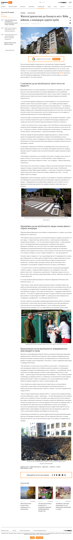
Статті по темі (25, 483)
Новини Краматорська (35, 466)
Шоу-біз (62, 6)
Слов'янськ (52, 466)
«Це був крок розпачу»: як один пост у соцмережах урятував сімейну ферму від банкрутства (45, 507)
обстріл (58, 466)
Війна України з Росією (26, 468)
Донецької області (37, 354)
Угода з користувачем (25, 530)
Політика (22, 6)
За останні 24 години (7, 12)
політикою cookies (44, 534)
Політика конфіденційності (39, 530)
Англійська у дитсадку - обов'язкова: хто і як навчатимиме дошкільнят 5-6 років (63, 506)
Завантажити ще (9, 50)
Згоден (32, 537)
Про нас (14, 530)
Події (49, 6)
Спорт (55, 6)
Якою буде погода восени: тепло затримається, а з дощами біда (26, 506)
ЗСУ (50, 149)
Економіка (31, 6)
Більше (70, 6)
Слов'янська (29, 75)
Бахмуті (32, 64)
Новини (3, 6)
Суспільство (41, 6)
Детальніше (39, 537)
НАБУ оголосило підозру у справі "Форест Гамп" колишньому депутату (11, 29)
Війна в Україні (13, 6)
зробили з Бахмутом (36, 101)
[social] (58, 2)
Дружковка (45, 466)
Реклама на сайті (5, 530)
